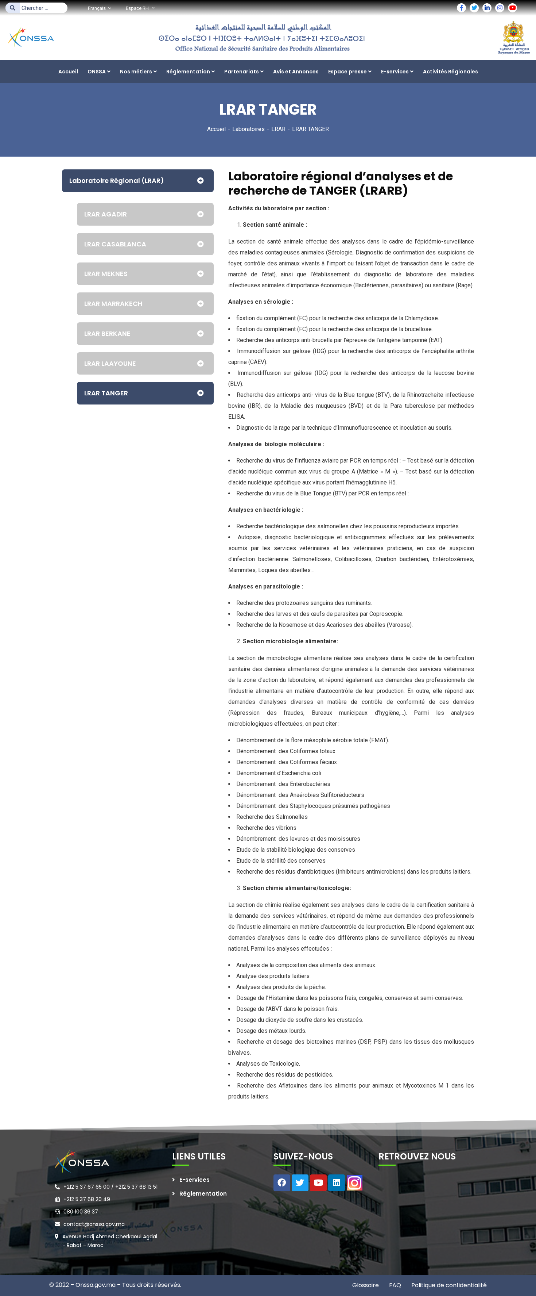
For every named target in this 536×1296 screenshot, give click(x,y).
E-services (194, 1180)
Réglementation (203, 1193)
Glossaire (365, 1285)
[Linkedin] (336, 1182)
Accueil (216, 129)
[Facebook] (281, 1182)
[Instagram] (354, 1182)
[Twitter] (300, 1182)
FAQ (394, 1285)
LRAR (278, 129)
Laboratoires (248, 129)
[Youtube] (318, 1182)
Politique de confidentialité (448, 1285)
